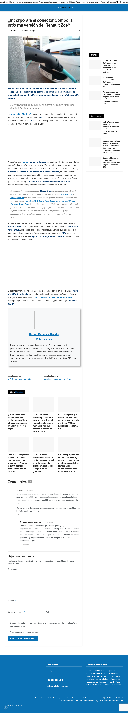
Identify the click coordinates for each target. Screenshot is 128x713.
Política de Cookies (114, 698)
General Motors (68, 200)
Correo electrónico (16, 612)
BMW (36, 200)
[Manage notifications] (6, 707)
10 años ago (30, 490)
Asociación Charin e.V (21, 114)
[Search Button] (122, 7)
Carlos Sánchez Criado (44, 334)
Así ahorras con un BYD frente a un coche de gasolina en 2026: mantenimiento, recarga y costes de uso (111, 98)
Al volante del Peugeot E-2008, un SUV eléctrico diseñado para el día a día (111, 82)
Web (47, 612)
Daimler (29, 200)
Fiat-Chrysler (67, 194)
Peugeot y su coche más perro (48, 2)
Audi (21, 204)
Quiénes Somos (34, 698)
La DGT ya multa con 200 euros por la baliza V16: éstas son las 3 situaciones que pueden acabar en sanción (111, 128)
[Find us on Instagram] (55, 670)
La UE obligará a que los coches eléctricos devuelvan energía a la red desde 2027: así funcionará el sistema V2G (68, 421)
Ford (47, 200)
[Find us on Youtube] (64, 670)
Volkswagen (55, 200)
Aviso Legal (57, 698)
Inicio (24, 698)
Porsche (14, 204)
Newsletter (47, 698)
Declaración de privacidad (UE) (93, 698)
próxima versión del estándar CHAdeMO (54, 297)
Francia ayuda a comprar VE (109, 2)
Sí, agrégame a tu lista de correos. (24, 632)
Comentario (13, 569)
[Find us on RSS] (60, 670)
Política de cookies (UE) (69, 700)
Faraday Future (17, 197)
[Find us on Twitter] (51, 670)
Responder (22, 515)
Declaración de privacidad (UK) (111, 700)
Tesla (27, 204)
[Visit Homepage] (64, 7)
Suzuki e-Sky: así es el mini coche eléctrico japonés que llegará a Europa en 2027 (111, 162)
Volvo (41, 200)
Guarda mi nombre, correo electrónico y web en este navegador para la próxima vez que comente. (44, 624)
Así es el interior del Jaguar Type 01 (70, 2)
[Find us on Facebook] (46, 670)
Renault (25, 161)
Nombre (12, 600)
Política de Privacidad (72, 698)
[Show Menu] (6, 7)
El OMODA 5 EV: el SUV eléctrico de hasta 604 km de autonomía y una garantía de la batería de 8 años (111, 66)
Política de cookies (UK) (89, 700)
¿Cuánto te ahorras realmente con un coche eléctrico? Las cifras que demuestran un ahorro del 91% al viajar (18, 421)
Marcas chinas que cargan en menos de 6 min (24, 2)
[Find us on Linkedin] (68, 670)
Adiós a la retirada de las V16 (91, 2)
